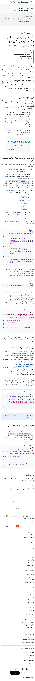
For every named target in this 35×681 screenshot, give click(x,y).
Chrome (32, 655)
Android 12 (31, 607)
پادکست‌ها (32, 550)
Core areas (20, 8)
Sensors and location (22, 10)
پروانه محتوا (5, 515)
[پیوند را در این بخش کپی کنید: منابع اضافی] (23, 475)
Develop (30, 8)
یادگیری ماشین (31, 560)
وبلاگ (32, 548)
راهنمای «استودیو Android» (27, 617)
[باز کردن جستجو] (14, 2)
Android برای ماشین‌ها (29, 585)
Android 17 (31, 594)
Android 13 (31, 605)
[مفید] (24, 33)
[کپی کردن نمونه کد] (29, 139)
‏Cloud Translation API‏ (17, 18)
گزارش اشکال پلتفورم (29, 634)
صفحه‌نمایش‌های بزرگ (29, 577)
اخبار (33, 545)
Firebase (31, 658)
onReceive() (21, 380)
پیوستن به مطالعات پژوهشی (28, 642)
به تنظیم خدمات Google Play (12, 122)
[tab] (30, 229)
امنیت (32, 540)
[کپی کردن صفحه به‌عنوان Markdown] (9, 45)
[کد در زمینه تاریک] (27, 139)
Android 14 (31, 602)
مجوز (24, 669)
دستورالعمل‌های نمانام (17, 669)
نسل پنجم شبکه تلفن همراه (28, 570)
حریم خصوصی (30, 568)
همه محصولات (31, 663)
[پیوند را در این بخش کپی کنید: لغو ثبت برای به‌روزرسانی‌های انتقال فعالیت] (32, 428)
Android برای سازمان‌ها (28, 537)
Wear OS (31, 580)
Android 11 (31, 610)
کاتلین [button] (30, 229)
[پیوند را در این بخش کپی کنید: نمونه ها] (27, 485)
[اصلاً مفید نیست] (22, 33)
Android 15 (31, 600)
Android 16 (31, 597)
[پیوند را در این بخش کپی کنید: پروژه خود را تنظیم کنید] (13, 98)
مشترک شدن (15, 673)
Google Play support (28, 639)
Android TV (31, 587)
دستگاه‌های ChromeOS (28, 582)
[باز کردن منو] (31, 2)
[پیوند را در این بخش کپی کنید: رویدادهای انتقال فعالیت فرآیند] (9, 348)
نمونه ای (32, 489)
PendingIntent (19, 174)
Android (31, 535)
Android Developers (29, 28)
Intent (25, 353)
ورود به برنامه (5, 2)
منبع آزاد (32, 542)
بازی (33, 557)
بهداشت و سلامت (30, 562)
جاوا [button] (24, 229)
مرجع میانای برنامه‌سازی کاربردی (27, 622)
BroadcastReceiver (9, 378)
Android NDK (30, 627)
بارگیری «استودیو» (30, 625)
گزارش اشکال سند (30, 637)
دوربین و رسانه (30, 565)
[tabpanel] (17, 248)
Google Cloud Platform (28, 660)
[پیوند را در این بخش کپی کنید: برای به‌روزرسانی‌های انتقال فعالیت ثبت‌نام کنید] (28, 161)
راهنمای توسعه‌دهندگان (29, 619)
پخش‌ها (27, 384)
